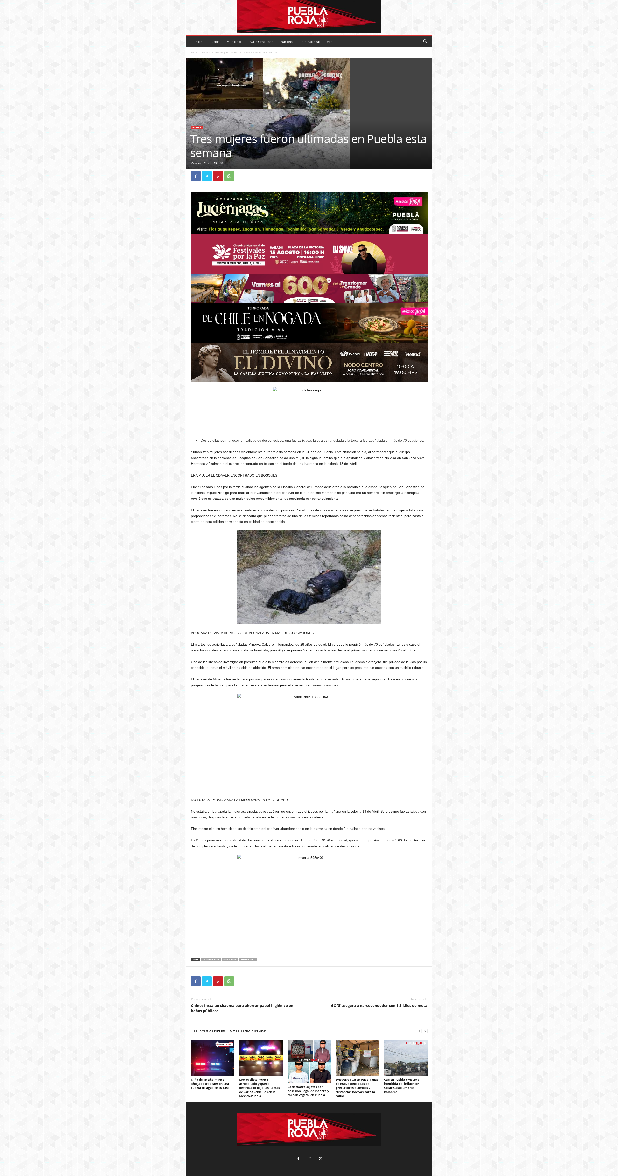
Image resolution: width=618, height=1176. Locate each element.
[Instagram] (309, 1159)
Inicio (198, 42)
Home (194, 52)
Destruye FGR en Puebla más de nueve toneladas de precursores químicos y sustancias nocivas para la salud (357, 1087)
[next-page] (425, 1031)
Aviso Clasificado (262, 42)
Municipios (234, 42)
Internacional (310, 42)
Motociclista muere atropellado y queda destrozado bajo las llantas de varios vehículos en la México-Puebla (259, 1087)
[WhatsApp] (229, 176)
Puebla (214, 42)
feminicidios (248, 959)
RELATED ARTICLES (209, 1031)
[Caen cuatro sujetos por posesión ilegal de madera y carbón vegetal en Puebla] (309, 1061)
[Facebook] (196, 176)
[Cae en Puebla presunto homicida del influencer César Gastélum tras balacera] (406, 1058)
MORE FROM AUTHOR (248, 1031)
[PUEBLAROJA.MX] (309, 16)
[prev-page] (419, 1031)
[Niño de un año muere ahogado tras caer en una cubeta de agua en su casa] (212, 1058)
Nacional (287, 42)
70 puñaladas (211, 959)
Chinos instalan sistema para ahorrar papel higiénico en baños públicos (242, 1008)
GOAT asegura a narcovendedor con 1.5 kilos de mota (379, 1005)
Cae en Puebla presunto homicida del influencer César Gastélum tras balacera (401, 1085)
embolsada (230, 959)
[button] (425, 41)
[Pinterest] (218, 176)
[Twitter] (207, 176)
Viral (330, 42)
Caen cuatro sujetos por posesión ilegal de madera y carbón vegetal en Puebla (308, 1091)
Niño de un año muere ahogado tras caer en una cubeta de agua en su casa (210, 1083)
